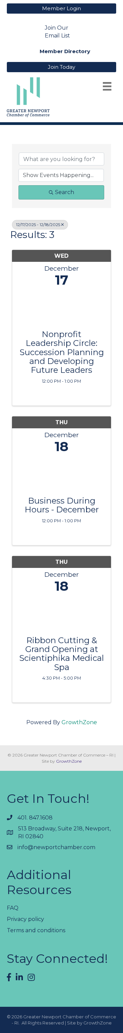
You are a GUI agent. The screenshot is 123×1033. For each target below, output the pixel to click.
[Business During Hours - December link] (61, 473)
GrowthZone (79, 722)
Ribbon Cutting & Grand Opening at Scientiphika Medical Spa (61, 654)
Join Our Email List (57, 32)
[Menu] (107, 86)
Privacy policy (25, 919)
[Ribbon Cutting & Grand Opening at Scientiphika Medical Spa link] (61, 613)
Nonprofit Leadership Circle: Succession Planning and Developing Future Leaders (61, 352)
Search (64, 192)
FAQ (12, 908)
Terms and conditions (36, 930)
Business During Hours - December (62, 505)
